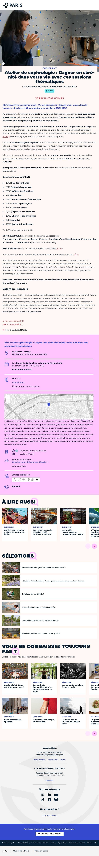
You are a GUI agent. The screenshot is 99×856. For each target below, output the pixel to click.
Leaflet (73, 419)
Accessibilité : (33, 843)
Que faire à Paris (21, 851)
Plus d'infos (17, 382)
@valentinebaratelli (12, 321)
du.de (5, 136)
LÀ (75, 254)
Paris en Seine (41, 851)
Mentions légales (8, 843)
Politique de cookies (77, 843)
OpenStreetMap (84, 419)
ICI (58, 248)
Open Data (62, 843)
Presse (53, 843)
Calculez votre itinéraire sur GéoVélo (29, 462)
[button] (48, 405)
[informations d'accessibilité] (26, 479)
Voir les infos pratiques (49, 98)
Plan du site (92, 843)
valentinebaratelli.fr (12, 324)
